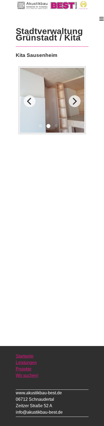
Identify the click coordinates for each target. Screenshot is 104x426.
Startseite (25, 356)
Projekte (23, 369)
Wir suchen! (27, 375)
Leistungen (26, 362)
